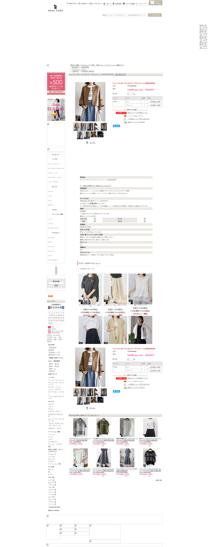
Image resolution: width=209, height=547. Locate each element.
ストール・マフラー (53, 228)
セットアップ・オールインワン (56, 420)
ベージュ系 (52, 504)
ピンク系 (51, 497)
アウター (110, 19)
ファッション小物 (57, 214)
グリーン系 (52, 492)
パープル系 (52, 494)
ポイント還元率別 (54, 361)
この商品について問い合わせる (138, 119)
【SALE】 (75, 71)
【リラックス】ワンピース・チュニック (56, 424)
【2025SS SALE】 (87, 71)
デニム (50, 200)
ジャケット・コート (54, 428)
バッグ (122, 19)
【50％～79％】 (54, 366)
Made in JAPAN (53, 510)
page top (159, 480)
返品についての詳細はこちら (137, 113)
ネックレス (51, 237)
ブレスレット (51, 251)
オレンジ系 (52, 499)
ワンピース (75, 19)
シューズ (145, 19)
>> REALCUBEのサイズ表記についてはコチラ (95, 186)
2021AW (51, 350)
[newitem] (203, 36)
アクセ (133, 19)
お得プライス (52, 374)
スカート (50, 191)
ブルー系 (51, 487)
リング (50, 255)
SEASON (51, 345)
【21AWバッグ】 (54, 352)
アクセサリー (56, 233)
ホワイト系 (52, 482)
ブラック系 (52, 485)
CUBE (64, 19)
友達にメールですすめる (136, 122)
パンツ (50, 196)
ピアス (50, 242)
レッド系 (51, 480)
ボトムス (54, 186)
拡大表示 (92, 143)
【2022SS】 (52, 348)
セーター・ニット (53, 173)
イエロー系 (52, 490)
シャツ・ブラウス (53, 181)
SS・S (50, 469)
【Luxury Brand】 (54, 507)
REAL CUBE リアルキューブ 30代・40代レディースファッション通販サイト (97, 65)
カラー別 (51, 477)
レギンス (50, 205)
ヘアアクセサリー (53, 260)
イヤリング (51, 246)
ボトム (98, 19)
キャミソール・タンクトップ (56, 168)
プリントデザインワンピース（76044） (127, 468)
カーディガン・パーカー (54, 177)
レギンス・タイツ (54, 411)
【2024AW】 (85, 67)
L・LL (50, 474)
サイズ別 (51, 467)
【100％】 (52, 371)
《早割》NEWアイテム (55, 358)
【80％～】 (52, 369)
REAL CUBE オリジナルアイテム (55, 450)
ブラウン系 (52, 502)
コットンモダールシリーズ (56, 397)
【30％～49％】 (54, 364)
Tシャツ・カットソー (54, 164)
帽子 (49, 446)
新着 (52, 19)
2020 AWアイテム (54, 355)
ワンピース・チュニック (55, 415)
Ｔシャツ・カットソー (56, 380)
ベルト (50, 439)
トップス (87, 19)
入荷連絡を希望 (154, 102)
